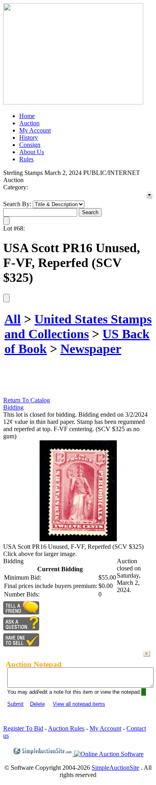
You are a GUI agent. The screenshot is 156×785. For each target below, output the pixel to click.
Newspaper (90, 348)
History (28, 137)
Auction (29, 123)
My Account (35, 130)
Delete (37, 704)
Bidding (13, 407)
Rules (26, 159)
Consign (29, 144)
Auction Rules (66, 728)
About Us (31, 152)
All (12, 319)
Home (27, 115)
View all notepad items (79, 704)
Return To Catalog (26, 400)
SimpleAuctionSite (115, 767)
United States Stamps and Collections (78, 326)
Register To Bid (23, 728)
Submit (15, 704)
